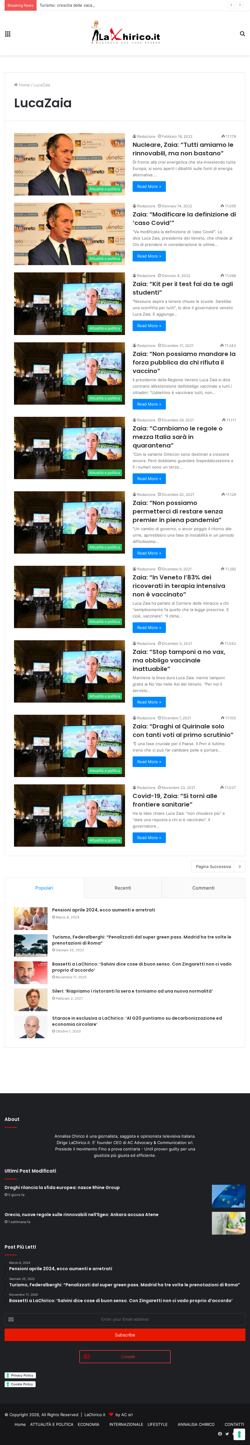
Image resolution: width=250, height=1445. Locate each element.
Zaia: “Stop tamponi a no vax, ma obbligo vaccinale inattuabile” (179, 660)
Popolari (44, 888)
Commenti (203, 888)
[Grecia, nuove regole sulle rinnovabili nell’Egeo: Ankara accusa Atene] (228, 1223)
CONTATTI (234, 1424)
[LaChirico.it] (125, 33)
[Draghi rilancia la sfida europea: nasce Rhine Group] (228, 1196)
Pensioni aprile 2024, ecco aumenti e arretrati (103, 910)
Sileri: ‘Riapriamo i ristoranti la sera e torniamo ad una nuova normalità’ (132, 991)
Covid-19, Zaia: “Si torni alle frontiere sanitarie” (175, 800)
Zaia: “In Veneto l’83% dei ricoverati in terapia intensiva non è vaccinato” (179, 586)
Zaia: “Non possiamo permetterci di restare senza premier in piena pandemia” (178, 511)
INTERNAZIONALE (126, 1424)
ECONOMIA (88, 1424)
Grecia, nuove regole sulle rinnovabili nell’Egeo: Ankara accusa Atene (82, 1215)
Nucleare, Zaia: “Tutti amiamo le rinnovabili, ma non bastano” (183, 148)
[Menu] (8, 35)
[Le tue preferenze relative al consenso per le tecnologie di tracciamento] (239, 1434)
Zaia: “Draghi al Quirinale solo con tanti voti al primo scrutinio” (183, 730)
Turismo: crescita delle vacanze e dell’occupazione (87, 5)
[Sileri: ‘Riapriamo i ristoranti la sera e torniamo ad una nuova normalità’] (31, 999)
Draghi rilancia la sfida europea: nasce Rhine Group (62, 1187)
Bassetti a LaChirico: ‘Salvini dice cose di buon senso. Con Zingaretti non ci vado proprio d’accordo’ (142, 967)
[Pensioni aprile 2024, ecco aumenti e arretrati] (31, 918)
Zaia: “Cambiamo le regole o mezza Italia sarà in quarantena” (178, 437)
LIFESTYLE (158, 1424)
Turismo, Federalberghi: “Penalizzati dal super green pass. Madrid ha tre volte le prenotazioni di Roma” (141, 940)
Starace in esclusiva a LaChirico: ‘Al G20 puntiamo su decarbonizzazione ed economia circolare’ (137, 1021)
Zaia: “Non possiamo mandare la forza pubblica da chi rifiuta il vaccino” (184, 362)
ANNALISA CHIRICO (196, 1424)
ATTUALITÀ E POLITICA (51, 1424)
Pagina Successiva (213, 866)
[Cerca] (242, 35)
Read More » (149, 186)
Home (24, 84)
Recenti (123, 888)
